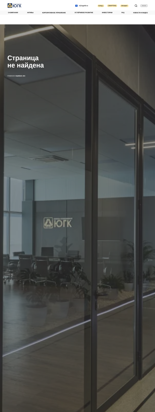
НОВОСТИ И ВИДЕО (140, 13)
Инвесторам (107, 12)
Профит (124, 6)
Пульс (100, 6)
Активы (30, 12)
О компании (13, 12)
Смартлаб (112, 6)
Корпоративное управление (54, 13)
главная (11, 76)
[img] (144, 5)
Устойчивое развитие (84, 12)
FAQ (122, 12)
